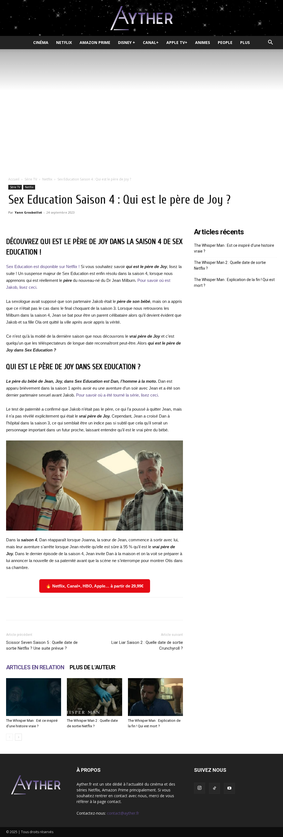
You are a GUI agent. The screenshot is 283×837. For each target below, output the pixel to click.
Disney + (126, 42)
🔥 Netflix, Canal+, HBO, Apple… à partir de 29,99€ (94, 586)
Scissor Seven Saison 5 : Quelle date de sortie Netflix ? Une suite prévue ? (42, 645)
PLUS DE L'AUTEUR (92, 667)
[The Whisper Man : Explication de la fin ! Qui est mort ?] (155, 697)
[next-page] (18, 737)
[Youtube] (229, 788)
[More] (174, 608)
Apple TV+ (176, 42)
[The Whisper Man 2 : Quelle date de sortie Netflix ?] (94, 697)
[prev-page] (9, 737)
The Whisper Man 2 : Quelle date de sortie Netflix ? (230, 265)
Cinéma (40, 42)
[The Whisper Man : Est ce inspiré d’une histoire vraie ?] (33, 697)
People (225, 42)
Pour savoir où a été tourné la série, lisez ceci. (117, 395)
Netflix (64, 42)
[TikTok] (214, 788)
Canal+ (151, 42)
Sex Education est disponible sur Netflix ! (43, 266)
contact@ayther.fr (123, 813)
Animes (202, 42)
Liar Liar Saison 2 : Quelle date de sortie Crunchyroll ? (147, 645)
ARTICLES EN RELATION (35, 667)
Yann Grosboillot (28, 212)
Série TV (31, 179)
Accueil (13, 179)
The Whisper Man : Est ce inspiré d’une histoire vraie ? (234, 248)
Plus (245, 42)
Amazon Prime (95, 42)
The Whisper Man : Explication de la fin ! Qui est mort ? (234, 282)
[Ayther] (141, 18)
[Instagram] (199, 788)
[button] (270, 43)
